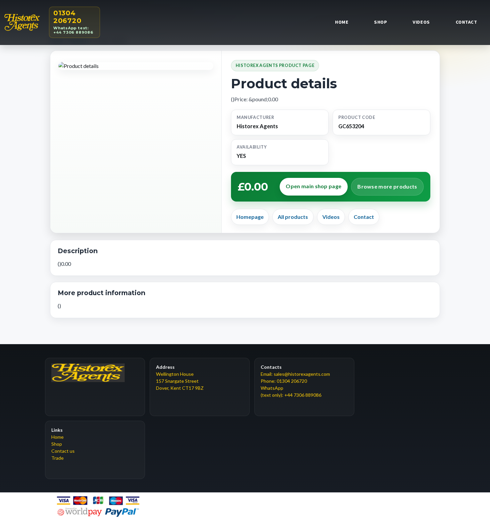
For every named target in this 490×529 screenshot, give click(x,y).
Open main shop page (313, 186)
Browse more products (387, 186)
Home (341, 22)
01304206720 (73, 22)
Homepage (250, 217)
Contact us (63, 451)
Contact (466, 22)
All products (293, 217)
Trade (57, 458)
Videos (421, 22)
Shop (380, 22)
